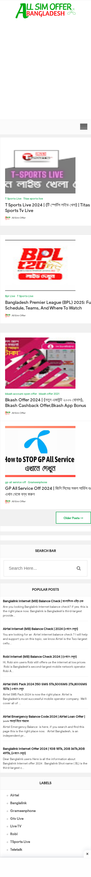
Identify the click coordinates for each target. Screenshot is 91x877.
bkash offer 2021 (49, 393)
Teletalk (16, 850)
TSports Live (20, 842)
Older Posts (72, 518)
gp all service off (15, 482)
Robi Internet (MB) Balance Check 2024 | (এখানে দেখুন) (40, 657)
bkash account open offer (21, 393)
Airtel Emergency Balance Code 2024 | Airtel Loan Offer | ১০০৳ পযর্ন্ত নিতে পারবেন (44, 718)
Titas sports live (33, 198)
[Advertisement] (45, 71)
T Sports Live (13, 198)
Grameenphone (37, 482)
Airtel (14, 795)
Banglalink (18, 803)
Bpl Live (10, 296)
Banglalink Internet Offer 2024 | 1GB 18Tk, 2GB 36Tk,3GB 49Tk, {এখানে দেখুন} (44, 751)
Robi (14, 834)
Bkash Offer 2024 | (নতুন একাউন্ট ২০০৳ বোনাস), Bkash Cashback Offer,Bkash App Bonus (45, 402)
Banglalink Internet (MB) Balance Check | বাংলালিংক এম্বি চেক (43, 601)
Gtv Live (17, 819)
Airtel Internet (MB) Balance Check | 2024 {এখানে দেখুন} (40, 629)
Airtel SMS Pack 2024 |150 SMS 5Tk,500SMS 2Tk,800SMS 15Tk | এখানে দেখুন (45, 686)
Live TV (15, 826)
